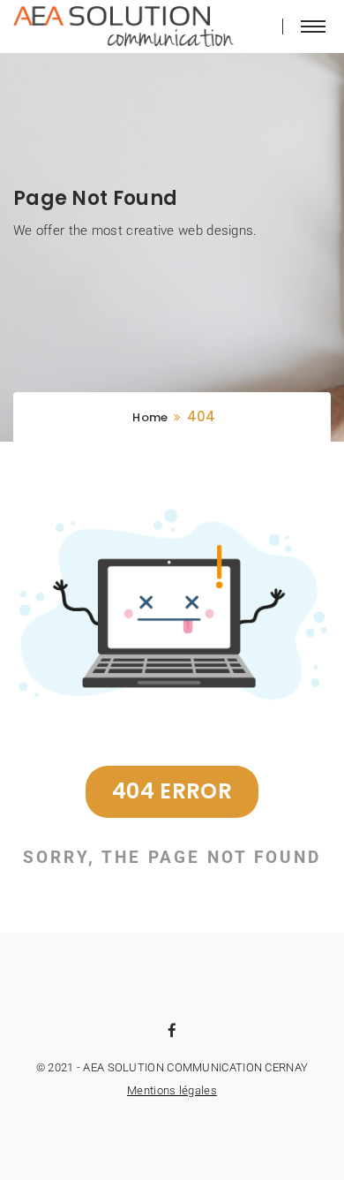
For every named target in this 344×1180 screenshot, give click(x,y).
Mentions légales (172, 1090)
